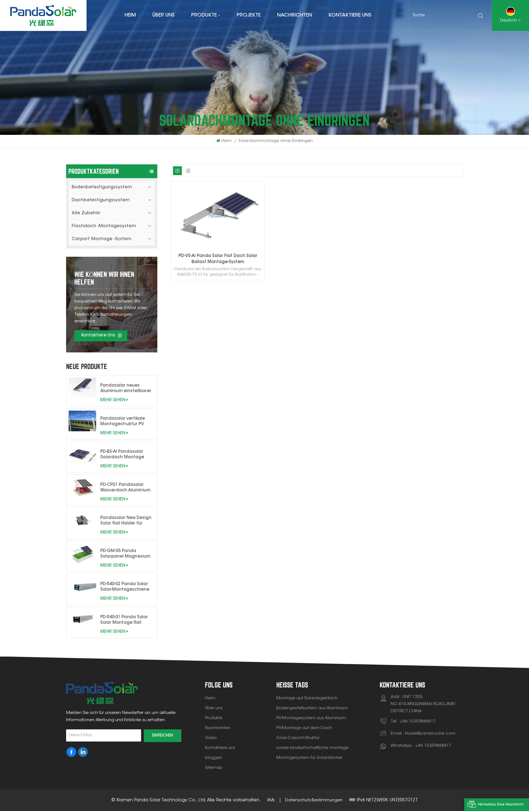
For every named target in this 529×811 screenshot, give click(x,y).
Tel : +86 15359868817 (413, 721)
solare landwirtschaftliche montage (312, 748)
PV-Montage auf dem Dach (304, 728)
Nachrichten (294, 15)
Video (211, 738)
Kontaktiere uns (349, 15)
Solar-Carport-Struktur (298, 738)
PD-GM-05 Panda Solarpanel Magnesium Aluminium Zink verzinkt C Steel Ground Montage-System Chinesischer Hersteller (127, 554)
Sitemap (213, 768)
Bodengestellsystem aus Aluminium (312, 708)
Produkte (204, 15)
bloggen (213, 758)
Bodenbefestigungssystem (102, 187)
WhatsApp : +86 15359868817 (421, 746)
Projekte (249, 15)
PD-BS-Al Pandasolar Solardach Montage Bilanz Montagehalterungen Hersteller (124, 455)
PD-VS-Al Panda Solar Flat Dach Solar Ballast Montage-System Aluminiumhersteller (218, 259)
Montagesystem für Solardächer (309, 758)
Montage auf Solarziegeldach (307, 698)
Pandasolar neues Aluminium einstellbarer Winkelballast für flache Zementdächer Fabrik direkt (125, 389)
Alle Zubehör (86, 213)
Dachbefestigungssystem (101, 200)
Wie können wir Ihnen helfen (104, 278)
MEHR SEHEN (112, 400)
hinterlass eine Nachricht (500, 804)
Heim (130, 15)
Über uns (163, 15)
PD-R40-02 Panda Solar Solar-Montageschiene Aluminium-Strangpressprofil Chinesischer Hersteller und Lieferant (125, 587)
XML (271, 800)
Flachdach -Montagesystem (104, 226)
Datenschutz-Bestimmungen (313, 800)
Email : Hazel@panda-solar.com (423, 734)
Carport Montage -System (101, 239)
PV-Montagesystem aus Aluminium (311, 718)
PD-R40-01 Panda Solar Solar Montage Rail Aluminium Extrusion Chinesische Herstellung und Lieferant (126, 620)
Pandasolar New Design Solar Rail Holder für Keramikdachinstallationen (127, 521)
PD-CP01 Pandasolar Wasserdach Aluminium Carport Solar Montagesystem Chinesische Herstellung (126, 488)
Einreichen (162, 736)
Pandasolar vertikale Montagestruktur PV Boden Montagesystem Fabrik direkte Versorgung (125, 422)
